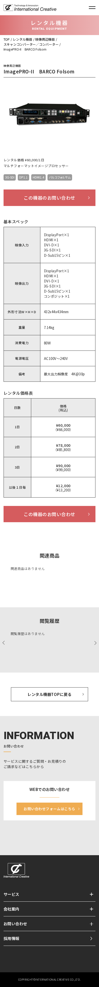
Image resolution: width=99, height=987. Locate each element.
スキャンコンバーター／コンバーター (31, 44)
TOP (7, 39)
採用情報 (11, 938)
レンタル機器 (22, 39)
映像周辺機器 (45, 39)
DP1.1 (23, 177)
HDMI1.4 (38, 177)
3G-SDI (9, 177)
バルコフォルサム (60, 177)
